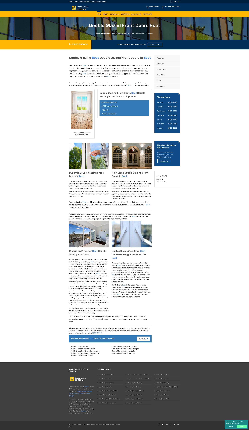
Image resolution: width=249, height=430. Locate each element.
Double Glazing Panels (134, 395)
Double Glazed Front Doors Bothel (123, 351)
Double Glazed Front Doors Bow (82, 355)
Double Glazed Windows (106, 375)
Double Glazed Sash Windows (108, 391)
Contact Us (136, 14)
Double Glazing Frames (134, 403)
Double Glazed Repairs (106, 383)
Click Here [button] (237, 423)
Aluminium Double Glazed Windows (138, 375)
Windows (160, 63)
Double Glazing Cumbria (79, 346)
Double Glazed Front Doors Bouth (123, 353)
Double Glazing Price (162, 399)
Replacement (162, 69)
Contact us (161, 86)
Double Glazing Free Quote (107, 403)
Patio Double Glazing (133, 387)
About (105, 14)
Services (113, 14)
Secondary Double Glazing (107, 395)
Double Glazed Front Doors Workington (125, 349)
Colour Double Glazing (163, 391)
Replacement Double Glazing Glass (167, 387)
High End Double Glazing (135, 399)
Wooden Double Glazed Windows (109, 399)
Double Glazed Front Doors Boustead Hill (85, 353)
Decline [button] (231, 426)
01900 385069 (154, 6)
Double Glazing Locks (162, 379)
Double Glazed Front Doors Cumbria (124, 346)
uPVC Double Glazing (162, 383)
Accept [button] (241, 426)
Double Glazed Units (105, 387)
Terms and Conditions (108, 424)
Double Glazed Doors (105, 379)
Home (99, 14)
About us (160, 58)
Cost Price (125, 14)
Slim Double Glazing (162, 395)
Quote (159, 80)
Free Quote (147, 14)
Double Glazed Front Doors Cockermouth (85, 351)
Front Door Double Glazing (135, 391)
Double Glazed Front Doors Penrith (83, 349)
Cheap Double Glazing (134, 383)
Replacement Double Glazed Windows (139, 379)
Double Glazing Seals (162, 375)
